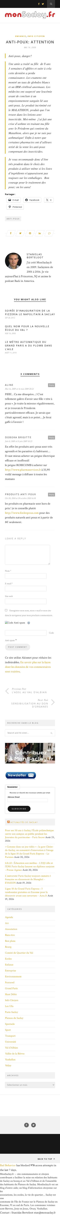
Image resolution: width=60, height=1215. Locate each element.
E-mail (9, 583)
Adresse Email (14, 797)
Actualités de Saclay (24, 822)
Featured (9, 982)
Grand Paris (11, 988)
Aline (9, 384)
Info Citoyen (36, 36)
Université (10, 1042)
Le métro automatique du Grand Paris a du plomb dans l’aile (28, 345)
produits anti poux (20, 494)
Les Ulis (9, 1006)
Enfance (20, 36)
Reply (51, 385)
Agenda (9, 917)
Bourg (8, 947)
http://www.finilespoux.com (22, 513)
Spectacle (10, 1024)
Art (7, 923)
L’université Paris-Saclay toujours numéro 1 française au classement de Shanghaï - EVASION (28, 879)
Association (11, 929)
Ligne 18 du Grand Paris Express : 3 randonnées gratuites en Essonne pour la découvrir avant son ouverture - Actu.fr (26, 892)
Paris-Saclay (11, 1012)
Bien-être (10, 935)
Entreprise (10, 970)
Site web (9, 596)
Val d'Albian (11, 1047)
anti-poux (13, 218)
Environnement (13, 976)
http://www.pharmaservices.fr (23, 470)
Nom (8, 570)
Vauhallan (10, 1059)
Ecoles (8, 959)
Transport (10, 1036)
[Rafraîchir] (29, 622)
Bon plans (10, 941)
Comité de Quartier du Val (19, 953)
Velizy (8, 1065)
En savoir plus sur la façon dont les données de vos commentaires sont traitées (28, 666)
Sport (8, 1030)
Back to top (45, 1159)
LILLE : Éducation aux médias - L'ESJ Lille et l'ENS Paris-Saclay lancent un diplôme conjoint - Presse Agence (29, 866)
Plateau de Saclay (14, 1018)
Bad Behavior (8, 1165)
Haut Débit (11, 994)
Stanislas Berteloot (35, 256)
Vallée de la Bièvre (14, 1053)
